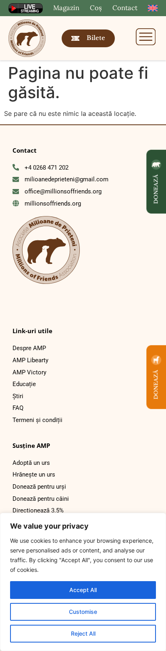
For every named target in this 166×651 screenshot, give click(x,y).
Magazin (66, 7)
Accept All (83, 589)
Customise (83, 611)
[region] (83, 582)
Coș (96, 7)
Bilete (96, 38)
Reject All (83, 633)
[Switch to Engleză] (153, 8)
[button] (146, 38)
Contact (124, 7)
